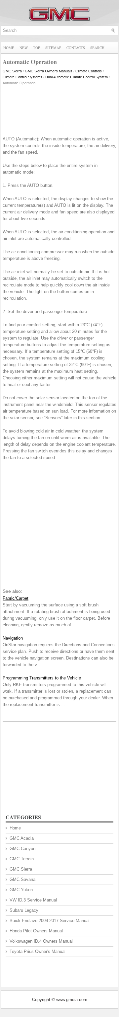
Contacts (75, 47)
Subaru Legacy (24, 910)
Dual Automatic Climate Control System (76, 77)
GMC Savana (22, 879)
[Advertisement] (59, 109)
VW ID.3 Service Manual (33, 900)
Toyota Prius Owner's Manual (37, 951)
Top (36, 47)
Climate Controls (88, 71)
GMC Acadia (22, 838)
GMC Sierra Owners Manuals (48, 71)
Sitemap (53, 47)
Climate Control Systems (22, 77)
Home (8, 47)
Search (97, 47)
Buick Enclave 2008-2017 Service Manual (50, 920)
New (24, 47)
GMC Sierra (12, 71)
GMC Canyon (22, 848)
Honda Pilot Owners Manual (36, 930)
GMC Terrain (22, 858)
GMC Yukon (21, 889)
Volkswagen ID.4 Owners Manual (41, 941)
